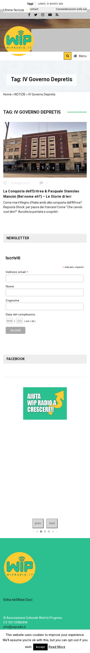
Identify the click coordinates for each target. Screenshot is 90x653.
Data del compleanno (20, 314)
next (52, 523)
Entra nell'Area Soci (17, 600)
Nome (10, 286)
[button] (18, 40)
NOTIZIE (20, 94)
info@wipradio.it (14, 627)
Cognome (12, 300)
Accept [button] (40, 647)
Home (7, 94)
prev (38, 523)
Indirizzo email (17, 272)
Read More (56, 647)
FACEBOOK (16, 359)
